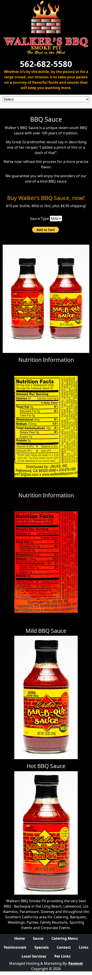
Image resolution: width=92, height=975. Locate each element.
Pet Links (62, 956)
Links (83, 947)
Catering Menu (64, 938)
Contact (64, 947)
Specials (41, 947)
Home (19, 938)
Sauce (38, 938)
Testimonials (15, 947)
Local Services (34, 956)
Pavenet (75, 963)
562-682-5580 (46, 63)
